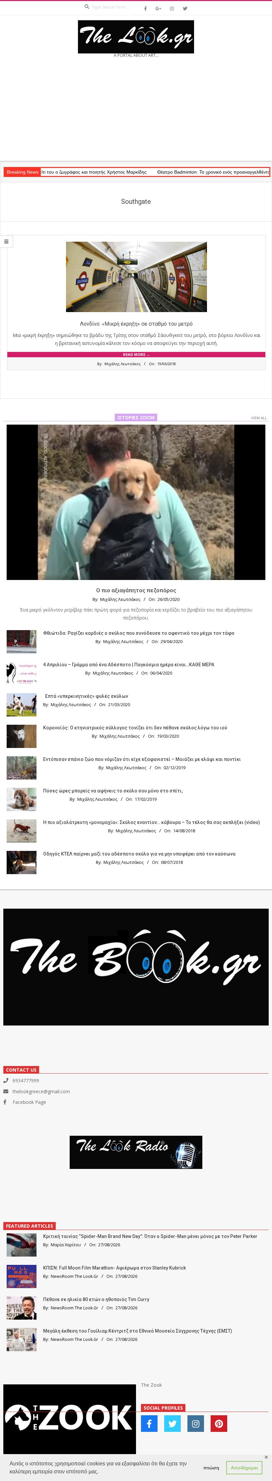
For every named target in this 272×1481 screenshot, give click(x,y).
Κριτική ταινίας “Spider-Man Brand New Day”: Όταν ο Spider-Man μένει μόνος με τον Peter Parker (150, 1236)
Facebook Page (29, 1102)
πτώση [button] (211, 1467)
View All (259, 417)
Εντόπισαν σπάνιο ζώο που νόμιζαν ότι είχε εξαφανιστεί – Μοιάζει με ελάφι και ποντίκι (142, 759)
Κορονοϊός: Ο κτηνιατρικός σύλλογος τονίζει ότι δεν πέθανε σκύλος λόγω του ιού (135, 727)
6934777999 (26, 1080)
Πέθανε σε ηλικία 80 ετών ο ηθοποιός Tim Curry (96, 1299)
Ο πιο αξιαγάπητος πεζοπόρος (136, 590)
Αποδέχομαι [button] (244, 1467)
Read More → (136, 354)
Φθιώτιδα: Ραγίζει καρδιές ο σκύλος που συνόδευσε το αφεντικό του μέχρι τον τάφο (139, 633)
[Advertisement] (136, 111)
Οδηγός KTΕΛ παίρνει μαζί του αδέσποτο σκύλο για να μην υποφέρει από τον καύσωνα (139, 854)
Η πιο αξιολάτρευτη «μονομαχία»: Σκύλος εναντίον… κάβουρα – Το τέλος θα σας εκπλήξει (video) (151, 822)
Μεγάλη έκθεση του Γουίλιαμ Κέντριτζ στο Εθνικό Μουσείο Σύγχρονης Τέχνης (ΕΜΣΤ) (137, 1331)
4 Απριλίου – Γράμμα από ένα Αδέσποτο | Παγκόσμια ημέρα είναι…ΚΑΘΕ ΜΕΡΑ (128, 664)
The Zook (151, 1385)
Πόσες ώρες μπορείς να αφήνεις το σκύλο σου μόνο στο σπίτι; (113, 790)
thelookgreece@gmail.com (41, 1091)
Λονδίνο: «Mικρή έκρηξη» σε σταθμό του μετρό (136, 324)
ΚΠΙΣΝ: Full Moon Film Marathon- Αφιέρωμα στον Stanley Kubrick (114, 1268)
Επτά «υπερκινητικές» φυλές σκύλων (86, 696)
